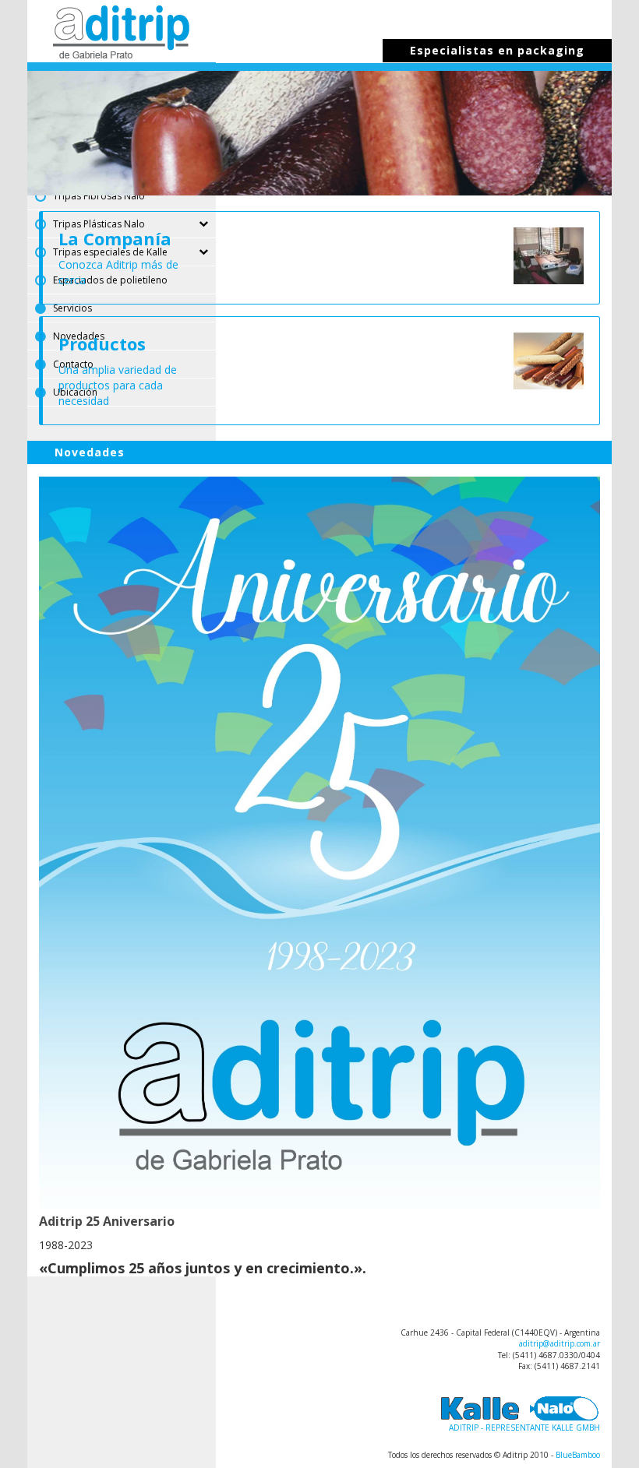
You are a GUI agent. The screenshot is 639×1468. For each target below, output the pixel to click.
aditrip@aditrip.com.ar (559, 1343)
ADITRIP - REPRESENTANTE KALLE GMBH (524, 1427)
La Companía (114, 238)
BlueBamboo (578, 1454)
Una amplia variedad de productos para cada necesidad (117, 385)
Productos (102, 343)
